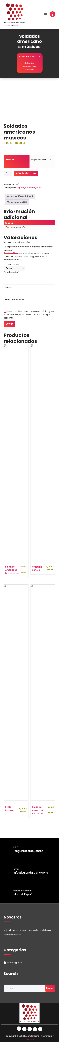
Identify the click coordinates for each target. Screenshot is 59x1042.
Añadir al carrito (26, 173)
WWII (39, 187)
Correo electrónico (14, 299)
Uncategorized (15, 962)
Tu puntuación (12, 264)
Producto (32, 56)
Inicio (22, 56)
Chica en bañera (37, 568)
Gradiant (29, 1039)
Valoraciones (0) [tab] (17, 202)
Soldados (30, 187)
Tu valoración (11, 271)
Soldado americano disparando (11, 570)
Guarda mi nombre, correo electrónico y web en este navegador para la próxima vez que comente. (29, 314)
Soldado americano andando (38, 810)
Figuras (20, 187)
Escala (10, 159)
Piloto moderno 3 (10, 810)
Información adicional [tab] (20, 196)
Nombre (9, 287)
